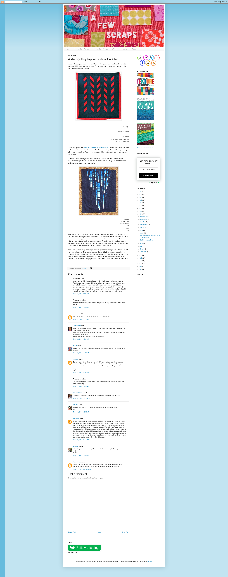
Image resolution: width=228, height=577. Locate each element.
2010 (140, 263)
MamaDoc (76, 418)
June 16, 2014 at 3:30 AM (81, 412)
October (143, 222)
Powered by (142, 183)
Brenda (75, 345)
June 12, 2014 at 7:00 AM (81, 373)
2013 (140, 255)
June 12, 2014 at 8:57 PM (81, 386)
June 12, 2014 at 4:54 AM (81, 307)
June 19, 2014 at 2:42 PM (81, 440)
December (143, 216)
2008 (140, 269)
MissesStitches (78, 393)
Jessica (75, 404)
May (141, 243)
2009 (140, 266)
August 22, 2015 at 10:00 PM (82, 469)
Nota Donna (77, 462)
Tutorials (125, 49)
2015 (140, 211)
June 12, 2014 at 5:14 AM (81, 339)
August (142, 227)
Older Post (125, 532)
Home (68, 49)
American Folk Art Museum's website (96, 147)
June (142, 233)
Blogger (149, 562)
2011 (140, 261)
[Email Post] (90, 268)
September (144, 225)
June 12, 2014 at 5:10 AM (81, 319)
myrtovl (75, 359)
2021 (140, 194)
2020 (140, 197)
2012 (140, 258)
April (142, 246)
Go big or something (146, 240)
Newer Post (72, 532)
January (143, 252)
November (143, 219)
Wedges (115, 49)
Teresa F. (76, 446)
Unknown (76, 314)
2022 (140, 192)
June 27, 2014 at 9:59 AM (81, 455)
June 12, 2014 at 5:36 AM (81, 353)
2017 (140, 206)
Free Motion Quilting (81, 49)
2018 (140, 203)
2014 (140, 214)
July (141, 230)
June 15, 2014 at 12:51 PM (81, 398)
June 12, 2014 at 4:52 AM (81, 294)
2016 (140, 208)
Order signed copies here (145, 148)
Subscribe (148, 175)
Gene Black (77, 326)
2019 (140, 200)
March (142, 249)
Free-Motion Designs (101, 49)
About (134, 49)
